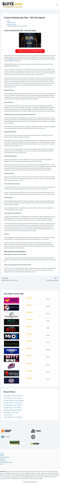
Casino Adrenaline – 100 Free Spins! (12, 405)
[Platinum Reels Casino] (11, 315)
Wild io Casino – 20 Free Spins (11, 412)
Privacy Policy (3, 460)
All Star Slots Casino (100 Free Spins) (13, 410)
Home (1, 464)
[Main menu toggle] (57, 4)
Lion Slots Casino (8, 415)
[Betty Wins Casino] (11, 358)
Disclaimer (2, 459)
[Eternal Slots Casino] (11, 344)
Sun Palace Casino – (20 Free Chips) (13, 403)
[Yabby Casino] (11, 351)
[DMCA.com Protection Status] (34, 443)
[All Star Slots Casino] (11, 381)
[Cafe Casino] (11, 366)
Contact (2, 455)
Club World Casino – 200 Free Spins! (13, 398)
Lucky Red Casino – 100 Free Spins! (12, 407)
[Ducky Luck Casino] (11, 301)
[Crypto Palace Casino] (11, 308)
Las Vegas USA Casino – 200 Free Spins (14, 400)
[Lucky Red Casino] (11, 329)
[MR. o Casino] (11, 336)
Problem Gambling (4, 457)
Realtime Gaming (13, 59)
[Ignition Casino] (11, 373)
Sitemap (2, 453)
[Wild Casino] (11, 322)
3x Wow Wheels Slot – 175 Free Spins (13, 417)
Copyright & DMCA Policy (6, 462)
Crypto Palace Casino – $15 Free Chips (13, 395)
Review (48, 299)
